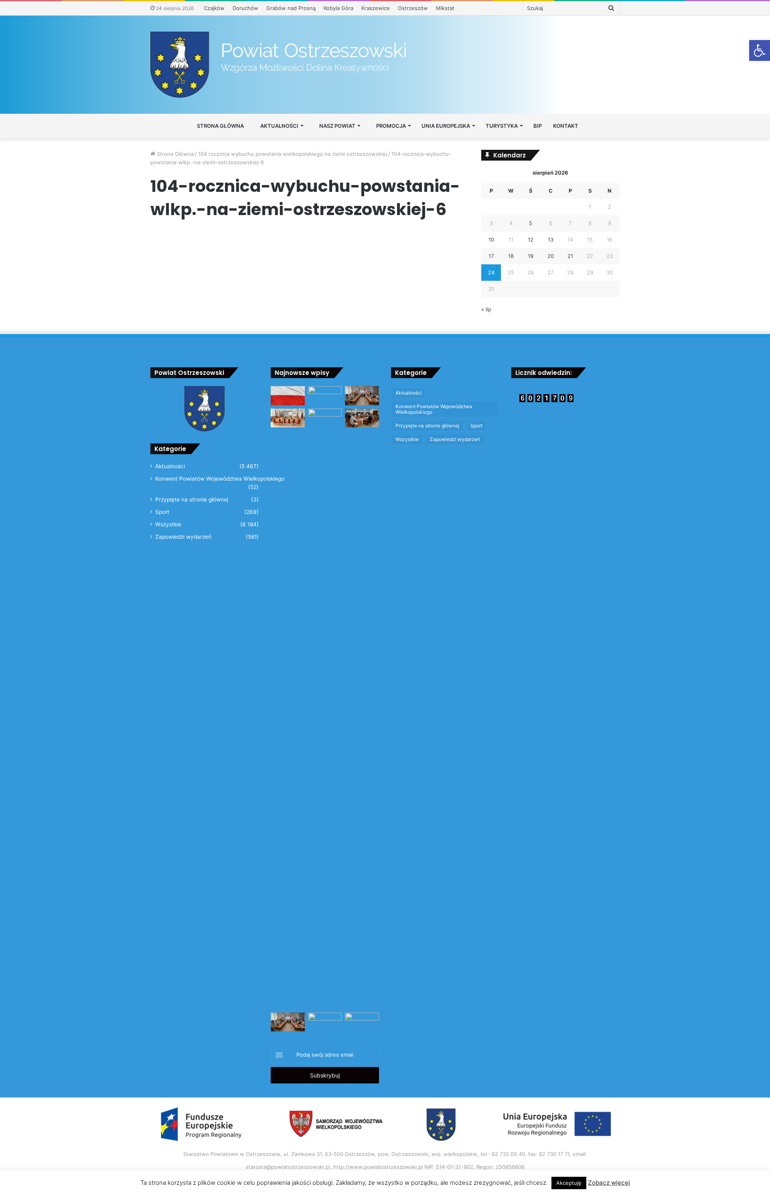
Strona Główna (220, 126)
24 (491, 272)
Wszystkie (168, 524)
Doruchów (245, 8)
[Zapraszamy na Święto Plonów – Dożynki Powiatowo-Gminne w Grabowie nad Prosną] (325, 709)
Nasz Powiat (336, 126)
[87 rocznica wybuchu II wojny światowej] (288, 395)
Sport (162, 512)
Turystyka (502, 126)
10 (491, 239)
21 (570, 256)
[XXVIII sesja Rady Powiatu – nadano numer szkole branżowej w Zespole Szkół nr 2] (362, 395)
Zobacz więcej (609, 1182)
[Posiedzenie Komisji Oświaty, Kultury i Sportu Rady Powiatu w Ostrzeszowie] (288, 418)
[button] (759, 50)
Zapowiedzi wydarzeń (183, 537)
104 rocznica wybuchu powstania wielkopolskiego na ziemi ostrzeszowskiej (292, 154)
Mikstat (445, 8)
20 (550, 256)
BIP (537, 126)
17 (491, 256)
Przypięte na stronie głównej (191, 499)
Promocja (390, 126)
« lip (486, 309)
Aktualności (278, 126)
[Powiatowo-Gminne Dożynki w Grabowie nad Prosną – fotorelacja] (325, 395)
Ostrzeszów (413, 8)
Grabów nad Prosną (291, 8)
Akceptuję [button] (569, 1183)
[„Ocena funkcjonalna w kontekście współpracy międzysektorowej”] (325, 1022)
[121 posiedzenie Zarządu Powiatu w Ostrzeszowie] (362, 1022)
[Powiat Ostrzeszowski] (385, 65)
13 (550, 239)
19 (530, 256)
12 (530, 239)
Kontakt (565, 126)
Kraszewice (375, 8)
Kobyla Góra (338, 8)
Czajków (214, 8)
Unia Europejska (445, 126)
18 (511, 256)
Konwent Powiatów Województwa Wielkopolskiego (219, 478)
